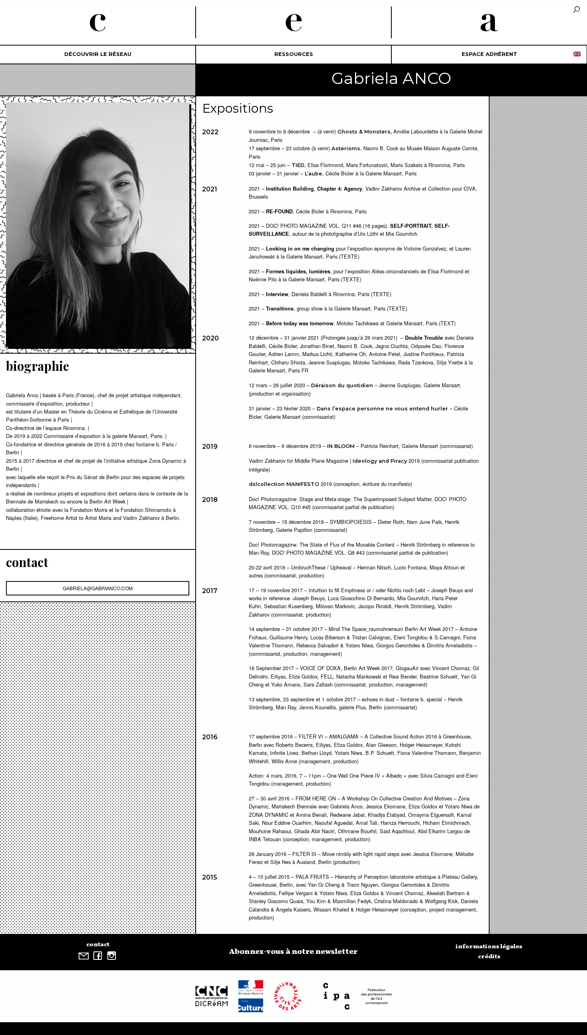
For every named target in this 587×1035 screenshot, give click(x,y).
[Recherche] (576, 10)
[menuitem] (98, 55)
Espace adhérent (489, 54)
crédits (489, 956)
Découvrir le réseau (97, 54)
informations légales (489, 946)
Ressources (293, 54)
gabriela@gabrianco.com (98, 588)
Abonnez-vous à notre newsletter (293, 952)
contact (97, 944)
